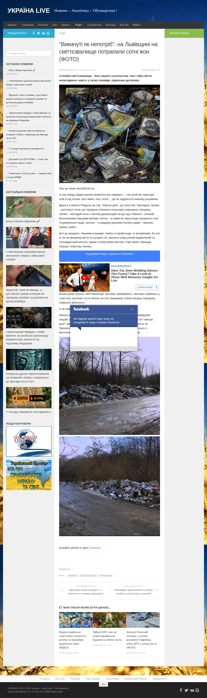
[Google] (48, 33)
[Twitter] (38, 33)
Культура (110, 25)
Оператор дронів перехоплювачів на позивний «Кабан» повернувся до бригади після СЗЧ (27, 134)
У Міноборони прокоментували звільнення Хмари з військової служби (25, 255)
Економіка (28, 25)
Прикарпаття (160, 678)
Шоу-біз (124, 25)
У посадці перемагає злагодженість (26, 148)
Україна (11, 25)
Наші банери (93, 678)
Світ (54, 25)
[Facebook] (33, 33)
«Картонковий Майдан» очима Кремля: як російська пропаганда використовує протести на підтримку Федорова (28, 116)
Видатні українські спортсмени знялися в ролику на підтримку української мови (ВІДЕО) (72, 640)
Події (78, 25)
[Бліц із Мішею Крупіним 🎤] (29, 207)
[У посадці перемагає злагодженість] (29, 397)
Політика (43, 25)
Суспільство (94, 25)
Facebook (95, 547)
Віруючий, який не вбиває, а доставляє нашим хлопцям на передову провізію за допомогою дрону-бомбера (26, 99)
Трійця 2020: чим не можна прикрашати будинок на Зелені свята (107, 636)
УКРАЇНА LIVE (29, 10)
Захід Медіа (112, 678)
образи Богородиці (88, 576)
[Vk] (43, 33)
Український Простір (135, 678)
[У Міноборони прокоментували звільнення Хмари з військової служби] (29, 237)
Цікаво (65, 25)
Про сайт (60, 678)
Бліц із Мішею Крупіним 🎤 (22, 70)
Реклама (75, 678)
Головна (44, 678)
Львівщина (72, 576)
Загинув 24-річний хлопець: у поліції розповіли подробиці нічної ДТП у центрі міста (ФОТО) (141, 640)
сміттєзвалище (105, 576)
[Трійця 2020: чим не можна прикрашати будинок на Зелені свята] (109, 620)
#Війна (136, 25)
